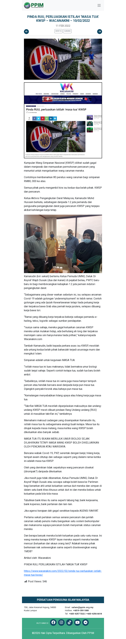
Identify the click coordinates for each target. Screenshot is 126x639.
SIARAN (67, 31)
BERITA (58, 31)
